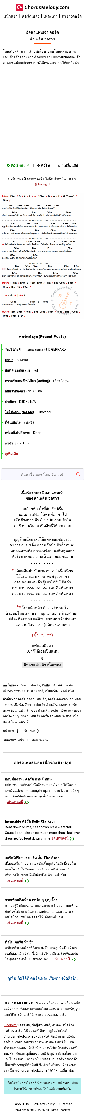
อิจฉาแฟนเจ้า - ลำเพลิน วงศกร (26, 740)
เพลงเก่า (50, 16)
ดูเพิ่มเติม (11, 454)
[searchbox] (42, 474)
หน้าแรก (11, 16)
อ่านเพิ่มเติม (63, 1089)
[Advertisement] (42, 113)
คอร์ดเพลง (30, 16)
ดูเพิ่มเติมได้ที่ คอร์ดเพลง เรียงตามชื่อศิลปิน (43, 978)
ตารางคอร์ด (72, 16)
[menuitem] (13, 16)
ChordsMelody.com (47, 7)
